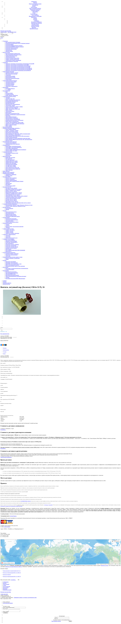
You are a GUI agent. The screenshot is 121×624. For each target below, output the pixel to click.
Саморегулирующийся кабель (12, 222)
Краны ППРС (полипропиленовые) (13, 146)
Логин (56, 617)
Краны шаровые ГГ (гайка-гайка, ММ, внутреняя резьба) (18, 133)
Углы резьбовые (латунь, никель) (13, 194)
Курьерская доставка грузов (5, 506)
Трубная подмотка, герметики (12, 253)
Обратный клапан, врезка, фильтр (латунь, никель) (16, 196)
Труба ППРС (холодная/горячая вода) (14, 147)
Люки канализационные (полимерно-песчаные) (16, 276)
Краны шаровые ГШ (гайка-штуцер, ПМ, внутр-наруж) (17, 136)
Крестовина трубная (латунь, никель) (14, 189)
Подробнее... (3, 429)
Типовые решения (35, 10)
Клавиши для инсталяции (11, 248)
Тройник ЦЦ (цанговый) (11, 163)
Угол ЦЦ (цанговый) (10, 159)
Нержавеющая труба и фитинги (10, 141)
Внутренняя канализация (11, 271)
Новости (35, 2)
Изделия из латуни (7, 186)
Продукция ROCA (10, 243)
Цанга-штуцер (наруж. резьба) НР (13, 168)
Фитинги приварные (10, 179)
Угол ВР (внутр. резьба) (11, 165)
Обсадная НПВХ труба (11, 274)
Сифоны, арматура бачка (8, 228)
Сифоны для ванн (9, 232)
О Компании (34, 1)
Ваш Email (5, 608)
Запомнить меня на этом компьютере (61, 619)
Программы (35, 11)
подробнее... (13, 579)
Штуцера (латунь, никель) (11, 200)
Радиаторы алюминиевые (11, 49)
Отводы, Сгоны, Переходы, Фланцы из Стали (15, 206)
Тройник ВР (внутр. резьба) (11, 160)
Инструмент (5, 267)
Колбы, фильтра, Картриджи (12, 95)
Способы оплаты (35, 24)
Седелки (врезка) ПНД (10, 185)
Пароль (56, 618)
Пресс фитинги (9, 158)
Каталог (34, 6)
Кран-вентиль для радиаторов (12, 132)
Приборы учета (9, 175)
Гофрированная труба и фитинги (13, 144)
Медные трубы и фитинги (8, 172)
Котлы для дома (6, 52)
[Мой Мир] (4, 345)
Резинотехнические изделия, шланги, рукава (12, 257)
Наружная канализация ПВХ (12, 272)
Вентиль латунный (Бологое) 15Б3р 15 (13, 566)
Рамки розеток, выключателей (12, 121)
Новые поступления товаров (35, 3)
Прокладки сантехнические (11, 254)
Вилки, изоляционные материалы (13, 99)
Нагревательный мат (10, 103)
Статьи (33, 12)
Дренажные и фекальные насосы (13, 216)
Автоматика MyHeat (10, 84)
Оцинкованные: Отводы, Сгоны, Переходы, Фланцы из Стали (19, 205)
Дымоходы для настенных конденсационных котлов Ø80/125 (19, 68)
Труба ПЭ (8, 182)
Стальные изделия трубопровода (10, 203)
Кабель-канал (8, 112)
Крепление (8, 115)
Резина (7, 259)
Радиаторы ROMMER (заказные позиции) (15, 46)
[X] (6, 345)
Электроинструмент (10, 111)
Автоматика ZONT (10, 85)
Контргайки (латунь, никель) (12, 201)
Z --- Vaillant (8, 89)
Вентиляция (5, 87)
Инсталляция (8, 249)
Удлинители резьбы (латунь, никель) (13, 197)
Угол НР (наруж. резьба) (11, 166)
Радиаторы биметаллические (12, 47)
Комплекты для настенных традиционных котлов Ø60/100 (18, 70)
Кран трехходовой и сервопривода (13, 134)
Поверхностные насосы (11, 214)
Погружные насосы (10, 212)
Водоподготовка (9, 93)
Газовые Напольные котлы (11, 55)
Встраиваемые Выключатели (12, 101)
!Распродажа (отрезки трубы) (12, 153)
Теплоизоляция (6, 217)
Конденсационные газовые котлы (13, 53)
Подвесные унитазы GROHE (12, 246)
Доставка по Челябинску (36, 21)
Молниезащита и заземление (12, 117)
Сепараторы (8, 75)
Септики (7, 277)
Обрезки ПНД (9, 183)
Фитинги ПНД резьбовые (11, 177)
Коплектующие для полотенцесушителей (14, 226)
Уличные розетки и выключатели (13, 119)
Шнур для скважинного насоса (12, 265)
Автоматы (8, 97)
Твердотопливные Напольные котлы (13, 54)
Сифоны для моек (9, 231)
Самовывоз (36, 20)
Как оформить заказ (12, 31)
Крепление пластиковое (11, 261)
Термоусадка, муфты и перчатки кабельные (15, 123)
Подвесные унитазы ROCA (11, 242)
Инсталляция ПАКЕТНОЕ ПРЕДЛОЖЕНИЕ (15, 250)
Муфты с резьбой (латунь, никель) (13, 190)
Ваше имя (8, 607)
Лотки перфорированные (11, 116)
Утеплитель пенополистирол (12, 219)
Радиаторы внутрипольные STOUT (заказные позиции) (18, 43)
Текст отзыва (6, 611)
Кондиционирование (7, 127)
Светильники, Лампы (10, 105)
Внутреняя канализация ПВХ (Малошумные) (15, 278)
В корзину (10, 603)
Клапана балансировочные (11, 137)
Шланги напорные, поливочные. (13, 258)
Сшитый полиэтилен (7, 151)
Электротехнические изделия (9, 96)
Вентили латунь (9, 140)
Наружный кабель (9, 220)
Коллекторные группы (10, 77)
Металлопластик (6, 156)
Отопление (5, 41)
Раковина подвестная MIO (11, 241)
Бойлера (7, 209)
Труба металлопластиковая (11, 164)
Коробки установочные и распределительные (15, 114)
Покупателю (34, 17)
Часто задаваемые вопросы (35, 8)
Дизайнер (8, 227)
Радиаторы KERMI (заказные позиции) (14, 45)
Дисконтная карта (35, 25)
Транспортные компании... (6, 457)
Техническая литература (35, 9)
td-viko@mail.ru (13, 516)
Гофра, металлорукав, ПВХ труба (13, 108)
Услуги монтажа (33, 14)
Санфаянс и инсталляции (8, 238)
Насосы (4, 210)
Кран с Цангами (9, 170)
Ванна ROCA (8, 251)
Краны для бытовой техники (12, 131)
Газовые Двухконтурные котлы (12, 59)
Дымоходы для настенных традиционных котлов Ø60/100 (18, 65)
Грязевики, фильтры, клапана (12, 72)
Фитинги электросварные (11, 180)
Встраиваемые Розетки (10, 102)
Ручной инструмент (10, 269)
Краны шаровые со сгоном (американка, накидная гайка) (18, 138)
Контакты (34, 27)
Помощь (35, 18)
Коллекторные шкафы (10, 76)
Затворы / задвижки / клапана (12, 130)
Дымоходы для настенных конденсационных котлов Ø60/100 (19, 69)
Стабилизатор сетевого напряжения (13, 60)
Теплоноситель (9, 50)
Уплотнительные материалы (9, 252)
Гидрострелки (9, 79)
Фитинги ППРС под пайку (11, 150)
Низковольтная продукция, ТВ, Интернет (14, 120)
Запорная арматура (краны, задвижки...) (11, 128)
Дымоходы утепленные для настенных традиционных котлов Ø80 (20, 63)
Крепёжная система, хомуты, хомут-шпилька (15, 266)
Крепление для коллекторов (12, 262)
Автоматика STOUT (10, 82)
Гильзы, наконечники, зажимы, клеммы (14, 106)
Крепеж (4, 260)
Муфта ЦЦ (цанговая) (10, 157)
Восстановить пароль (56, 621)
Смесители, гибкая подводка (9, 234)
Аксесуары (8, 236)
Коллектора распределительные (12, 78)
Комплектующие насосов (11, 215)
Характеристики (6, 349)
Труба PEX (8, 154)
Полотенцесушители (7, 223)
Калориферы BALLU (10, 88)
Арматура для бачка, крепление (12, 233)
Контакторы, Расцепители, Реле (12, 113)
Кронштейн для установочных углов (13, 263)
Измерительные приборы (8, 173)
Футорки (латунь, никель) (11, 199)
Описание (4, 348)
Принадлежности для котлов (12, 61)
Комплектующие (9, 51)
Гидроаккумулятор (10, 94)
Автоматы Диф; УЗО (10, 98)
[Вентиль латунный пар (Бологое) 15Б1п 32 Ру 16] (11, 302)
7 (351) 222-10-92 (4, 594)
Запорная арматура (7, 282)
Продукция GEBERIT (10, 240)
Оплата (4, 353)
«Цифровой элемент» (18, 597)
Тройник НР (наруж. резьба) (12, 162)
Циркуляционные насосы (11, 211)
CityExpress (46, 504)
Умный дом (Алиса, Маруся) (12, 107)
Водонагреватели (7, 207)
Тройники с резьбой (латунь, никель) (13, 193)
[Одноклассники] (3, 345)
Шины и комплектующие (11, 124)
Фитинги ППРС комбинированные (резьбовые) (16, 149)
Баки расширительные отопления (13, 42)
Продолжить (5, 603)
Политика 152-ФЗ (35, 26)
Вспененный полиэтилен (11, 218)
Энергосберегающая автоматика (10, 80)
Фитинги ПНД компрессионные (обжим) (14, 181)
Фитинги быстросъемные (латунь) (13, 198)
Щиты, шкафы (9, 125)
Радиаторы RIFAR (9, 44)
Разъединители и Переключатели (13, 104)
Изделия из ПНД (6, 176)
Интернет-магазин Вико (6, 30)
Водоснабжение (6, 90)
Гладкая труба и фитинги (11, 142)
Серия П (7, 224)
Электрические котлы (10, 56)
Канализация (6, 270)
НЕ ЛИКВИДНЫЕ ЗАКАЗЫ (26, 501)
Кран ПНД (8, 184)
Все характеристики (5, 333)
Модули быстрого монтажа (11, 73)
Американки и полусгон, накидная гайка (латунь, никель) (18, 202)
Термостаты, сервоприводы (11, 86)
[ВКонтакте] (1, 345)
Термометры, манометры (11, 174)
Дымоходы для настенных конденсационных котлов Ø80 (18, 67)
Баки (7, 91)
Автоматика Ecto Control (11, 81)
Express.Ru (50, 504)
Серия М (7, 225)
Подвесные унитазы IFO (11, 245)
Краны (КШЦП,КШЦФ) (11, 129)
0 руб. (2, 37)
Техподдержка (34, 7)
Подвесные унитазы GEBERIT (12, 244)
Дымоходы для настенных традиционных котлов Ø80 (17, 64)
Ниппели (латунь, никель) (11, 191)
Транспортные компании (36, 23)
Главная (4, 280)
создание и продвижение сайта (30, 597)
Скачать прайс (4, 31)
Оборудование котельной (8, 71)
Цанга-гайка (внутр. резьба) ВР (12, 167)
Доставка (35, 19)
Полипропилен (6, 145)
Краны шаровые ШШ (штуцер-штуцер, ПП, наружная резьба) (19, 139)
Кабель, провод (9, 110)
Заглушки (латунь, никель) (11, 188)
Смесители (8, 235)
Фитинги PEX (9, 155)
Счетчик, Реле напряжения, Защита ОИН (14, 122)
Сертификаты (35, 4)
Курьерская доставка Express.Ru (16, 506)
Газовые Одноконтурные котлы (12, 58)
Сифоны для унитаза (10, 229)
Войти (31, 28)
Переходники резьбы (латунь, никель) (14, 192)
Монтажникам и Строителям (35, 16)
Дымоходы (5, 62)
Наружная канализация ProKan (12, 275)
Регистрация (35, 28)
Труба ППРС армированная (11, 148)
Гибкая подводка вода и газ (11, 237)
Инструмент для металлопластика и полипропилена (17, 268)
